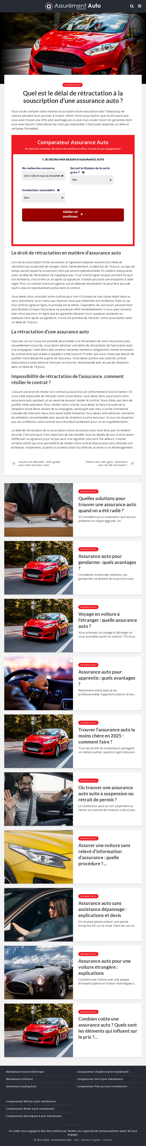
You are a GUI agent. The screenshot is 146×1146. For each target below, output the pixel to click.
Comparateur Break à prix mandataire (30, 1108)
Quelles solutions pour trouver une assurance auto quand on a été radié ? (107, 504)
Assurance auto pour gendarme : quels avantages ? (107, 562)
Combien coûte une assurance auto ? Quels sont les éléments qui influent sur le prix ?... (107, 1028)
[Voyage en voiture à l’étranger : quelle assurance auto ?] (38, 625)
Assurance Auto (72, 85)
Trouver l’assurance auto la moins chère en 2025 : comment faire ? (106, 736)
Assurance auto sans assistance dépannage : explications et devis (102, 909)
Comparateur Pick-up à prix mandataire (102, 1086)
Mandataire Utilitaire (19, 1079)
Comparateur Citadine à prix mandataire (103, 1071)
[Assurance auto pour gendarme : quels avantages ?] (38, 567)
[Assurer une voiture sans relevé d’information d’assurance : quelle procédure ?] (38, 856)
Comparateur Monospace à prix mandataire (33, 1116)
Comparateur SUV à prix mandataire (100, 1079)
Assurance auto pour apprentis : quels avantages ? (106, 678)
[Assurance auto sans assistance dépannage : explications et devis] (38, 914)
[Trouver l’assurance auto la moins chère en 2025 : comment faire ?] (38, 741)
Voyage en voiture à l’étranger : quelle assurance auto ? (107, 620)
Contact (107, 1140)
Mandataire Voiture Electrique (25, 1071)
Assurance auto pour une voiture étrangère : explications (104, 967)
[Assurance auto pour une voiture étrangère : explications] (38, 972)
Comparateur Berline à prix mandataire (31, 1101)
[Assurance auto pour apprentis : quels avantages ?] (38, 683)
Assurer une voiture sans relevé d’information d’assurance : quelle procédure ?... (104, 854)
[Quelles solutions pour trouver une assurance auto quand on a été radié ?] (38, 510)
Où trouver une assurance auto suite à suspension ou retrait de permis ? (106, 793)
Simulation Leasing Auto (21, 1086)
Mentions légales (91, 1140)
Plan (76, 1140)
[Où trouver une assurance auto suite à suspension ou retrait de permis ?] (38, 799)
